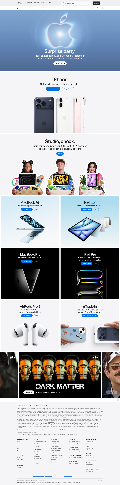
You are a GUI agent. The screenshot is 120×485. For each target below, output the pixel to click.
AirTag (18, 457)
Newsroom (88, 455)
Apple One (36, 452)
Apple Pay (19, 467)
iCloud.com (37, 446)
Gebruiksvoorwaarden (42, 482)
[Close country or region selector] (102, 3)
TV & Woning (20, 455)
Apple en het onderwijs (74, 449)
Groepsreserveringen (56, 448)
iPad (18, 446)
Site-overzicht (76, 482)
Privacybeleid (20, 482)
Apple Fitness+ (37, 461)
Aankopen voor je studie (74, 452)
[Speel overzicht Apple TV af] (118, 400)
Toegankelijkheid (90, 441)
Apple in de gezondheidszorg (75, 457)
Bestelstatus (54, 459)
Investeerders (89, 464)
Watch (18, 450)
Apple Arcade (37, 458)
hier (65, 417)
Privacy (88, 446)
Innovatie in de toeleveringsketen (90, 449)
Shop (60, 153)
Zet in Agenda (60, 63)
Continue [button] (96, 3)
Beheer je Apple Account (40, 441)
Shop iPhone (68, 89)
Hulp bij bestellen (55, 462)
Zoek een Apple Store (38, 476)
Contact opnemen (90, 471)
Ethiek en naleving (90, 467)
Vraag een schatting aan (90, 315)
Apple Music (37, 456)
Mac (18, 444)
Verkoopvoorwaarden (54, 482)
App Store (36, 463)
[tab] (57, 400)
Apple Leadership (90, 458)
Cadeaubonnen (20, 462)
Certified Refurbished (56, 455)
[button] (76, 3)
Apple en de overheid (74, 463)
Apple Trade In (54, 457)
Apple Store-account (39, 444)
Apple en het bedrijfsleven (75, 441)
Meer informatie (53, 89)
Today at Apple (55, 446)
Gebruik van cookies (30, 482)
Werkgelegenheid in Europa (92, 469)
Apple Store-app (55, 453)
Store (18, 441)
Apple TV (36, 454)
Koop (36, 209)
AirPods (19, 453)
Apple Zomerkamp (55, 450)
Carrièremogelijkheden (91, 460)
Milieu (87, 444)
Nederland (100, 480)
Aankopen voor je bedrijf (74, 444)
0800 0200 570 (68, 476)
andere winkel (48, 476)
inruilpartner (51, 422)
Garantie (88, 462)
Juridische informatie (66, 482)
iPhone (18, 448)
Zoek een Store (55, 441)
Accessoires (20, 459)
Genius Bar (54, 444)
